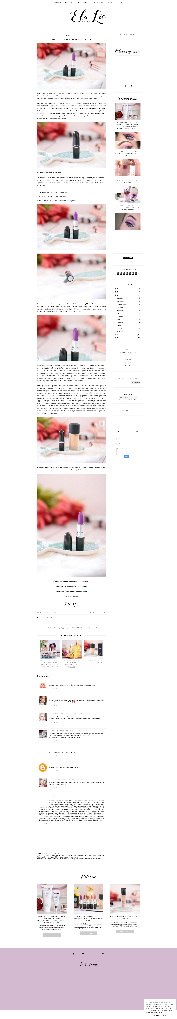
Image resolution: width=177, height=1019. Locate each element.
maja (119, 319)
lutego (119, 329)
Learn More (157, 1015)
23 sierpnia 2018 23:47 (69, 697)
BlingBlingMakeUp (56, 713)
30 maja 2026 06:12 (66, 796)
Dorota (52, 682)
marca (119, 326)
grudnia (120, 298)
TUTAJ (80, 470)
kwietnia (120, 322)
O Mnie (95, 2)
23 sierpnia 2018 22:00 (64, 682)
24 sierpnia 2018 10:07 (73, 713)
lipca (118, 313)
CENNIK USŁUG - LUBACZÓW (111, 2)
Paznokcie (127, 362)
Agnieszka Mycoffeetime (58, 730)
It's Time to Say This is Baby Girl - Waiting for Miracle (127, 180)
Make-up (127, 356)
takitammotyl (54, 764)
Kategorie (75, 2)
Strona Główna (61, 2)
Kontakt (86, 2)
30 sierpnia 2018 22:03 (75, 779)
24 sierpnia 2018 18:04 (74, 749)
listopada (120, 301)
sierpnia (120, 310)
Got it (164, 1015)
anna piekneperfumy (57, 779)
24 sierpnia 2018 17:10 (78, 730)
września (120, 307)
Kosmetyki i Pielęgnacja (49, 617)
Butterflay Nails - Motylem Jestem (88, 627)
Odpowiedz (54, 688)
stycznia (120, 332)
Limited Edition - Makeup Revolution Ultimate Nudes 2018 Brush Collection (128, 207)
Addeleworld (54, 697)
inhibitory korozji (56, 749)
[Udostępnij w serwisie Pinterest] (104, 613)
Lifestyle (128, 359)
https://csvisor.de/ (45, 816)
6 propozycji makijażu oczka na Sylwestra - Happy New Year (127, 153)
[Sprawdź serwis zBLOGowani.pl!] (127, 411)
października (121, 304)
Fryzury (128, 365)
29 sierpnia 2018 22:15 (70, 764)
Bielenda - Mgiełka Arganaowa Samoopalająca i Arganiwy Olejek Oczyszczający (71, 664)
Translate (134, 400)
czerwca (120, 316)
